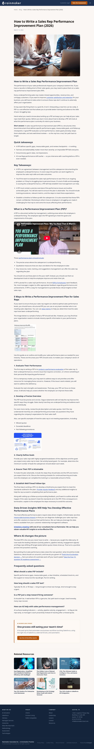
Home (16, 10)
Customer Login (65, 3)
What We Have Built (8, 725)
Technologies (6, 733)
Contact (51, 720)
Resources (52, 723)
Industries (5, 723)
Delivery (4, 718)
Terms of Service (60, 743)
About (51, 713)
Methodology (6, 728)
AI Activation (6, 713)
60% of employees (59, 283)
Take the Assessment (79, 3)
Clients (28, 713)
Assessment (6, 731)
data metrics (46, 309)
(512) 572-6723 (76, 719)
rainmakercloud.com (71, 743)
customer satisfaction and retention (59, 97)
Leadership (52, 715)
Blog (20, 10)
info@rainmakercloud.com (80, 721)
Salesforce (5, 715)
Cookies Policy (50, 743)
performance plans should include (31, 258)
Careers (51, 718)
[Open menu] (90, 3)
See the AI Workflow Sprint (28, 638)
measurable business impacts (25, 517)
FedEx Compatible (31, 718)
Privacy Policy (40, 743)
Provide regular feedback (46, 489)
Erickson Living (30, 715)
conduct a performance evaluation (51, 369)
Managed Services (7, 720)
